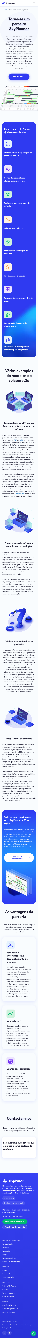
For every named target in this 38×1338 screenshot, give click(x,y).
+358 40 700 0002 (9, 1312)
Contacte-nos (20, 493)
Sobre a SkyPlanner (9, 1286)
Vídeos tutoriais (7, 1274)
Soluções (5, 1247)
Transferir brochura (8, 1277)
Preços (4, 1254)
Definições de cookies (9, 1328)
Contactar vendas (8, 1296)
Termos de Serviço (26, 1325)
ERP (15, 440)
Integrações (6, 1251)
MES (21, 440)
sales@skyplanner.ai (9, 1305)
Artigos (4, 1270)
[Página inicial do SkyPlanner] (8, 3)
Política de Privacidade (10, 1325)
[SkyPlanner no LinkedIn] (4, 1333)
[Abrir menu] (34, 3)
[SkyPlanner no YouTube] (9, 1333)
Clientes (5, 1289)
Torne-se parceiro (8, 1293)
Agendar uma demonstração (15, 1227)
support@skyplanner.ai (10, 1309)
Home (5, 10)
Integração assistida (9, 1258)
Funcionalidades (7, 1244)
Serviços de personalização (11, 1262)
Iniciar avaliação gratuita (13, 1221)
